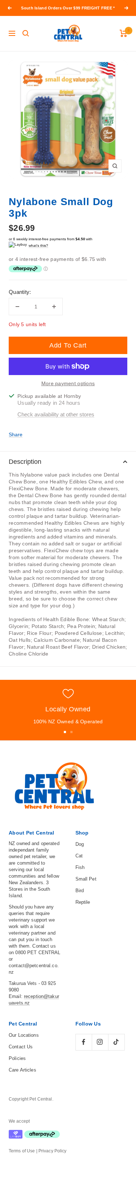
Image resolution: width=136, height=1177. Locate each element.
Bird (79, 890)
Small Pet (85, 879)
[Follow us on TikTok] (116, 1042)
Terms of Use (22, 1150)
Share (15, 434)
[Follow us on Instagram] (100, 1042)
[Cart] (123, 33)
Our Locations (24, 1035)
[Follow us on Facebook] (83, 1042)
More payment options (68, 383)
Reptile (82, 902)
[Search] (25, 33)
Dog (79, 844)
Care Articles (22, 1070)
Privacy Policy (52, 1150)
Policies (17, 1058)
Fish (80, 867)
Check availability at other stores (55, 414)
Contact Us (21, 1046)
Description (25, 461)
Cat (79, 855)
